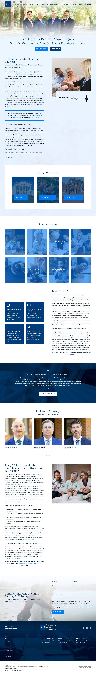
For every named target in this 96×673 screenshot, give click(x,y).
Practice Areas (8, 647)
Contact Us (56, 49)
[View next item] (62, 105)
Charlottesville (71, 197)
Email (73, 585)
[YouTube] (87, 628)
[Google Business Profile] (90, 628)
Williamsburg (45, 197)
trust (32, 81)
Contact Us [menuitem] (73, 4)
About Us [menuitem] (30, 4)
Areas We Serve (9, 650)
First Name (54, 581)
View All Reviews (46, 394)
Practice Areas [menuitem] (44, 4)
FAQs (6, 653)
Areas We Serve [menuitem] (54, 4)
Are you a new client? (57, 589)
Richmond (19, 197)
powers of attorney (10, 93)
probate (16, 81)
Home (6, 639)
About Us (7, 641)
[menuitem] (6, 670)
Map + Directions (45, 642)
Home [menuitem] (25, 4)
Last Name (74, 581)
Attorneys (7, 644)
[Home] (13, 4)
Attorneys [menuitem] (36, 4)
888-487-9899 (85, 4)
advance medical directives (25, 93)
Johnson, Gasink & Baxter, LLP (24, 74)
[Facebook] (83, 628)
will (29, 81)
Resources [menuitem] (66, 4)
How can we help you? (57, 594)
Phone (53, 585)
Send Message (58, 612)
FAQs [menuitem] (60, 4)
